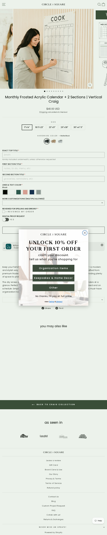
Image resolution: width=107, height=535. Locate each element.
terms (51, 301)
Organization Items (53, 268)
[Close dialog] (84, 232)
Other (53, 287)
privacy (59, 301)
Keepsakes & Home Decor (53, 278)
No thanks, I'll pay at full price (53, 296)
